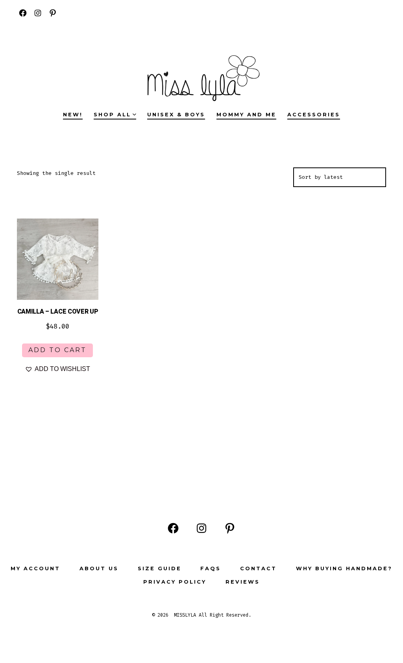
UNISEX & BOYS (176, 115)
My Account (35, 568)
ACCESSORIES (313, 115)
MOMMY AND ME (246, 115)
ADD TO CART (57, 350)
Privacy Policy (174, 582)
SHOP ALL (112, 115)
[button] (57, 369)
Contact (258, 568)
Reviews (243, 582)
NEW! (73, 115)
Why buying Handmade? (344, 568)
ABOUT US (98, 568)
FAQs (210, 568)
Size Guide (159, 568)
